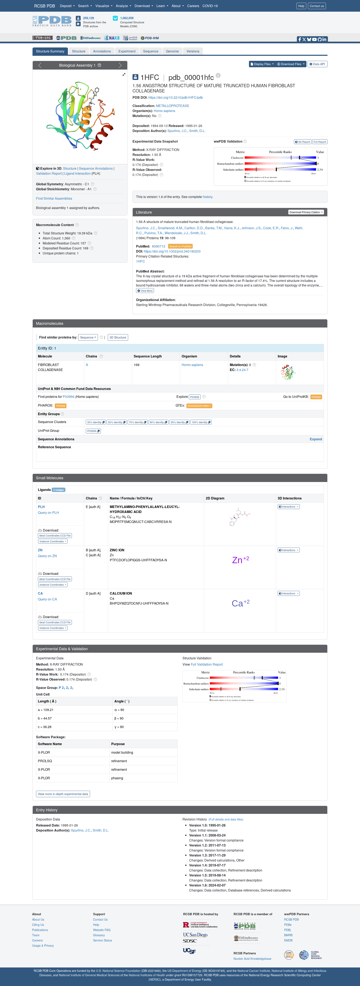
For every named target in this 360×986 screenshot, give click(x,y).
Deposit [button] (66, 5)
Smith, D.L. (197, 130)
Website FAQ (101, 930)
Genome (172, 51)
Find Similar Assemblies (54, 198)
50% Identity (115, 422)
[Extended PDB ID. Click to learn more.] (218, 75)
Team (36, 935)
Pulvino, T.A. (153, 232)
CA (40, 593)
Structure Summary (50, 51)
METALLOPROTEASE (172, 105)
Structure (78, 51)
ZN (40, 550)
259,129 (88, 18)
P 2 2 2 (66, 687)
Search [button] (84, 5)
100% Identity (199, 422)
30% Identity (94, 422)
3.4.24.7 (242, 369)
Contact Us (100, 919)
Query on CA (47, 599)
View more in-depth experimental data (63, 794)
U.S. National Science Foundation (118, 971)
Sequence (150, 51)
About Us (38, 919)
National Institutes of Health (147, 975)
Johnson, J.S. (251, 227)
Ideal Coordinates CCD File (55, 535)
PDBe (288, 925)
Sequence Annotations (96, 168)
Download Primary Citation (305, 212)
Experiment (127, 51)
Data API (319, 64)
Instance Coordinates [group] (52, 541)
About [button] (176, 5)
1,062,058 (127, 18)
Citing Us (38, 925)
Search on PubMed (180, 246)
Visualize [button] (102, 5)
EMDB (288, 940)
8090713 (158, 246)
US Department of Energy (184, 971)
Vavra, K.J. (232, 227)
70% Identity (136, 422)
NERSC (155, 979)
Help (301, 6)
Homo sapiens (164, 110)
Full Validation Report (207, 664)
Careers (193, 5)
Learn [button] (161, 5)
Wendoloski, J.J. (177, 232)
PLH (41, 506)
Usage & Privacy (43, 945)
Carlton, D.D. (194, 227)
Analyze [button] (122, 5)
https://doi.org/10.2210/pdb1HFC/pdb (175, 97)
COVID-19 (210, 5)
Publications (40, 930)
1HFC (140, 261)
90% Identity (157, 422)
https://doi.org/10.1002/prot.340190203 (172, 251)
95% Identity (178, 422)
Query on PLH (48, 512)
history (207, 196)
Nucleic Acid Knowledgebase (252, 958)
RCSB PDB (44, 6)
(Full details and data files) (226, 819)
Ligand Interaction (77, 173)
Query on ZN (47, 555)
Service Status (102, 940)
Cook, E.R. (271, 227)
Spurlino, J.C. (178, 130)
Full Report (320, 141)
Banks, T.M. (213, 227)
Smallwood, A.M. (170, 227)
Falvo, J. (287, 227)
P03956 (68, 396)
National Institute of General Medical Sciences (89, 975)
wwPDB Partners (296, 914)
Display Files (262, 64)
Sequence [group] (87, 337)
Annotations (102, 51)
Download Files (291, 64)
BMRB (288, 935)
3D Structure (118, 337)
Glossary (99, 935)
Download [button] (143, 5)
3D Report (304, 141)
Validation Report (49, 173)
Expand (316, 439)
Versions (192, 51)
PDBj (287, 930)
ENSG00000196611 (199, 405)
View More (146, 290)
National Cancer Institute (254, 971)
